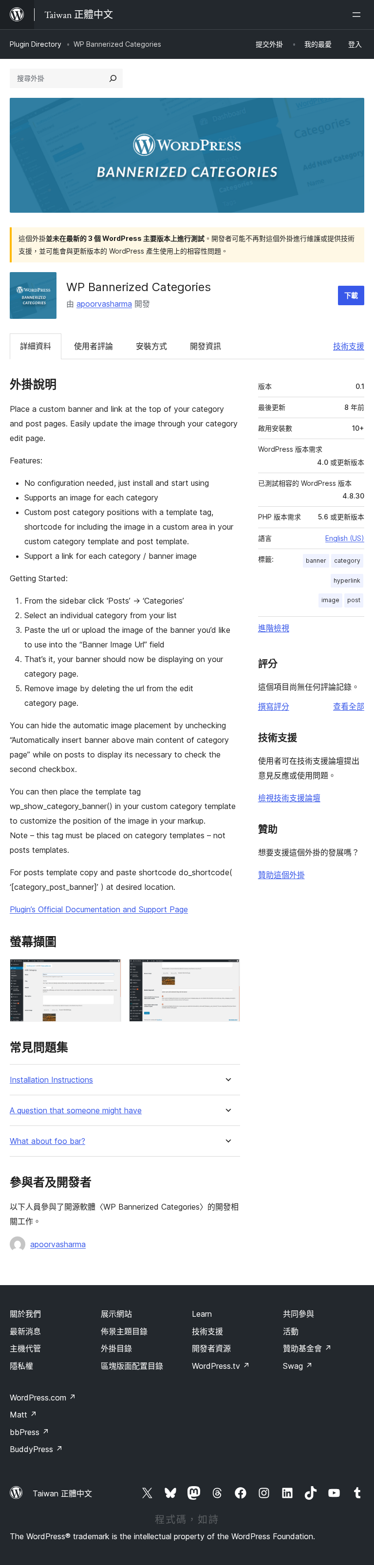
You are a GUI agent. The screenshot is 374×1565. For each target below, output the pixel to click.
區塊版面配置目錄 (132, 1366)
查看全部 (348, 706)
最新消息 (25, 1331)
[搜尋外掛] (113, 78)
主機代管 (25, 1348)
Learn (202, 1314)
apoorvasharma (104, 304)
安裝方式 (151, 346)
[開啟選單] (358, 14)
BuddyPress (36, 1449)
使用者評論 (93, 346)
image (330, 600)
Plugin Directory (35, 44)
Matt (23, 1414)
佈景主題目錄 (124, 1331)
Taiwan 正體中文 (62, 1493)
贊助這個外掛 (281, 875)
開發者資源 (211, 1348)
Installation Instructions (51, 1080)
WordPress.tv (221, 1366)
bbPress (29, 1432)
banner (316, 560)
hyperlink (347, 580)
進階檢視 (273, 628)
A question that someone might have (76, 1110)
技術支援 (348, 346)
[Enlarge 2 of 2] (227, 972)
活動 (291, 1331)
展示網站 (116, 1314)
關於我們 (25, 1314)
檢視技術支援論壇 (289, 798)
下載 (351, 295)
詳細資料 (35, 346)
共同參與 (298, 1314)
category (347, 560)
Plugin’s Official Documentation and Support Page (99, 909)
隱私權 (21, 1366)
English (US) (344, 538)
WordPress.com (43, 1397)
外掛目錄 (116, 1348)
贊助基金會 (307, 1348)
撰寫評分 (273, 706)
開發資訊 (205, 346)
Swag (298, 1366)
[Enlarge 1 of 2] (108, 972)
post (353, 600)
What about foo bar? (47, 1141)
